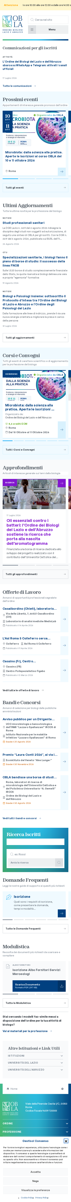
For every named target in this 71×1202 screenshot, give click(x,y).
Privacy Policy (41, 1198)
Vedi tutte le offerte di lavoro (21, 690)
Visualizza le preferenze (35, 1190)
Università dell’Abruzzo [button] (26, 1069)
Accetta (36, 1171)
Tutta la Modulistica (18, 1003)
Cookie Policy (27, 1198)
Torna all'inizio (62, 1088)
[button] (66, 1141)
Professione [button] (12, 1131)
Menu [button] (52, 29)
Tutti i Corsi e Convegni (20, 449)
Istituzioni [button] (16, 1055)
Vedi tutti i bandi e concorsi (20, 818)
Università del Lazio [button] (23, 1062)
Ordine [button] (8, 1123)
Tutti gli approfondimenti (21, 574)
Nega (35, 1181)
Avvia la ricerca (20, 862)
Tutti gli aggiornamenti (20, 337)
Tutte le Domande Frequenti (23, 928)
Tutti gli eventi (15, 187)
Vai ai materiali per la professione (25, 1031)
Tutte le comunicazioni (17, 85)
